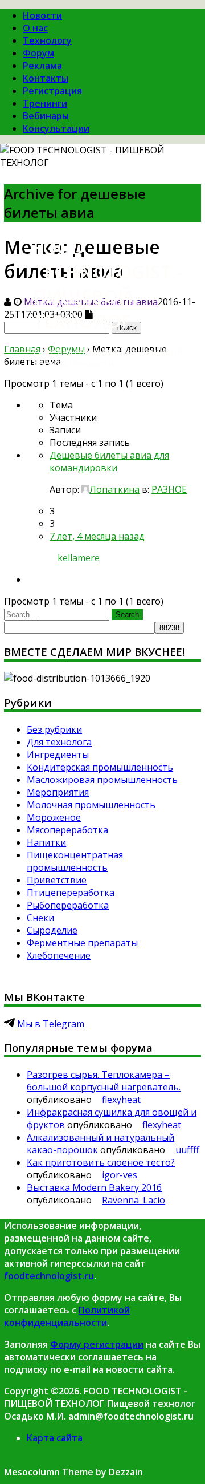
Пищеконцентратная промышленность (75, 861)
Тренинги (45, 103)
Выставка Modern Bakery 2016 (94, 1187)
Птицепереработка (70, 892)
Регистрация (52, 90)
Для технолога (59, 742)
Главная (22, 349)
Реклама (42, 65)
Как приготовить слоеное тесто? (101, 1162)
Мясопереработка (67, 830)
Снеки (40, 917)
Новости (42, 15)
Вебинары (46, 116)
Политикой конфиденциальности (67, 1316)
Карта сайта (55, 1438)
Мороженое (54, 817)
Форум (38, 53)
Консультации (56, 128)
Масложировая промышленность (102, 779)
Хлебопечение (59, 955)
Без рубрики (54, 729)
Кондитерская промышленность (100, 767)
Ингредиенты (58, 754)
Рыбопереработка (68, 905)
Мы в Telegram (49, 1023)
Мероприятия (58, 792)
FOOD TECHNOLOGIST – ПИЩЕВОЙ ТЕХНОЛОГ (108, 284)
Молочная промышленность (91, 804)
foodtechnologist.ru (49, 1276)
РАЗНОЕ (169, 489)
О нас (35, 28)
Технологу (47, 40)
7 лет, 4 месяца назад (97, 536)
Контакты (45, 78)
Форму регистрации (97, 1344)
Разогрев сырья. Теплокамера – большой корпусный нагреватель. (104, 1080)
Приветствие (57, 880)
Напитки (46, 842)
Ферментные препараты (82, 942)
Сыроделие (52, 930)
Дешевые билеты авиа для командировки (109, 461)
